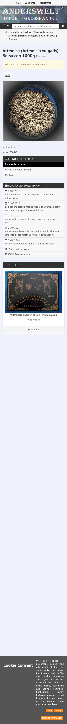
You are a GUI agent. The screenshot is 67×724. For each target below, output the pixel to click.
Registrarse (45, 2)
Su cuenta (30, 2)
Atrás (7, 75)
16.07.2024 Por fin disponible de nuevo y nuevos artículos (29, 242)
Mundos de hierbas (21, 159)
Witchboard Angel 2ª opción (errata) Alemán (33, 315)
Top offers (12, 265)
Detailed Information (52, 718)
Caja (18, 2)
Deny (49, 710)
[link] (9, 147)
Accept (58, 710)
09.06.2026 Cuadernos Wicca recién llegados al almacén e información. (29, 194)
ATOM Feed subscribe (18, 254)
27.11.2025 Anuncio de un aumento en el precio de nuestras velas (30, 219)
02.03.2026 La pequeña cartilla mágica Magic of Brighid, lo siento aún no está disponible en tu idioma (33, 207)
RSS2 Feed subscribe (18, 248)
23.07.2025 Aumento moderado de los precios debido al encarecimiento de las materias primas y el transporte (32, 231)
